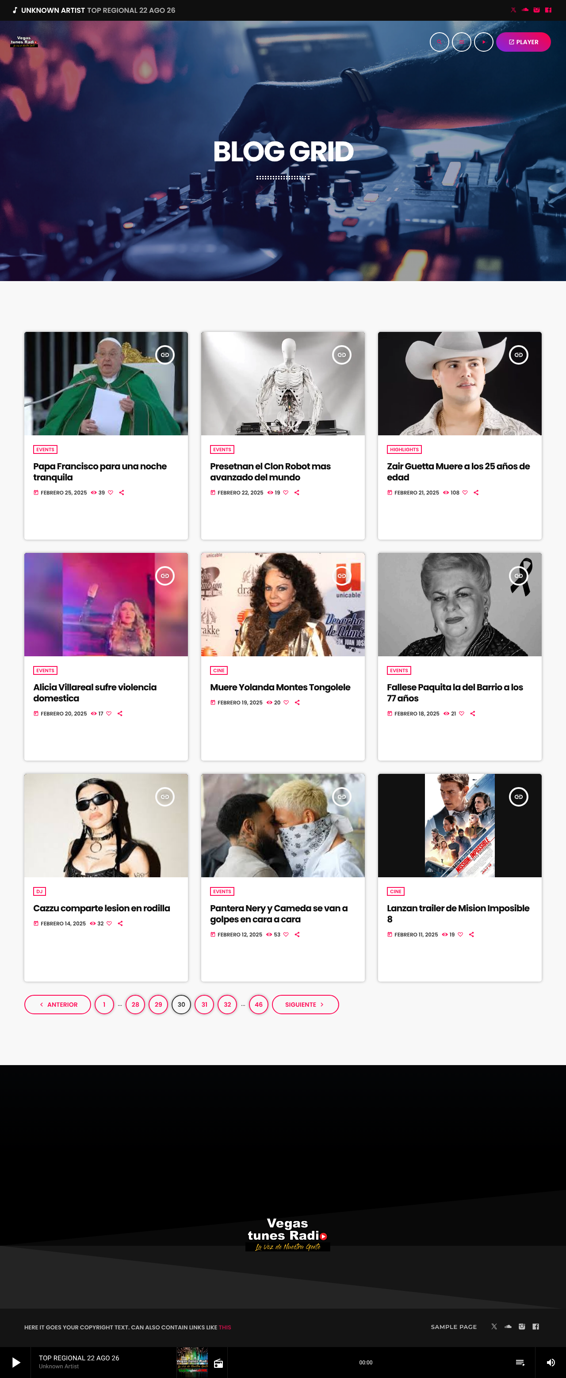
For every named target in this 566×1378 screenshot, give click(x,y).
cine (218, 670)
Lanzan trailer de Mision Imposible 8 (458, 913)
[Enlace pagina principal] (24, 42)
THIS (225, 1327)
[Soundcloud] (525, 11)
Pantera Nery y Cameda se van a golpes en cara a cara (279, 913)
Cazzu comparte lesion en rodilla (101, 908)
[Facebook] (548, 11)
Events (45, 449)
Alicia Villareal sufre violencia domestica (95, 692)
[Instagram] (536, 11)
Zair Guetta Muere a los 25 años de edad (458, 471)
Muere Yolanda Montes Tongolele (280, 687)
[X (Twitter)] (513, 11)
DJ (39, 891)
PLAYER (524, 42)
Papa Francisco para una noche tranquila (100, 471)
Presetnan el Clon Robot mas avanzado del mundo (270, 471)
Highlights (404, 449)
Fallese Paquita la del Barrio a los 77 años (455, 692)
